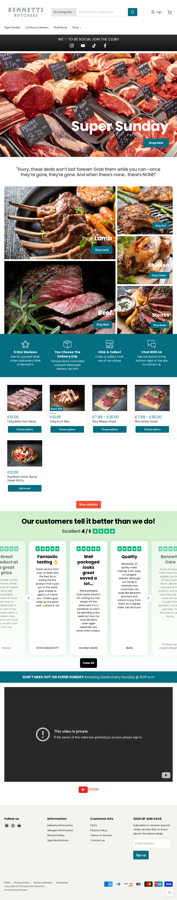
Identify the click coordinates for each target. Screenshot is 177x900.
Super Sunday (12, 27)
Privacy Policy (98, 830)
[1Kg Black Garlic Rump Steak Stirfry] (24, 453)
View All (88, 663)
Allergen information (60, 830)
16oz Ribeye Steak (104, 421)
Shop (75, 27)
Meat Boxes (60, 27)
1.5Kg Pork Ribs (59, 421)
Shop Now (156, 143)
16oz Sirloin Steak (146, 421)
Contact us (97, 840)
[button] (28, 598)
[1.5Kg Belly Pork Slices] (24, 398)
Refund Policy (55, 835)
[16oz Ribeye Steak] (109, 398)
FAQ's (93, 825)
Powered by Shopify (15, 890)
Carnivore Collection (37, 27)
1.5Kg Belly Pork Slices (21, 421)
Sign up (141, 855)
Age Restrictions (57, 840)
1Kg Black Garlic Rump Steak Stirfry (22, 478)
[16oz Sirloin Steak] (152, 398)
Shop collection (88, 504)
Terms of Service (101, 835)
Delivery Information (60, 825)
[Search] (132, 12)
